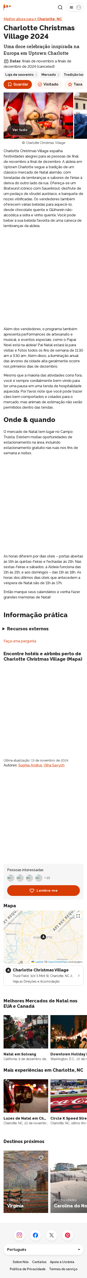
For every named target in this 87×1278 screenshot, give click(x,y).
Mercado (48, 74)
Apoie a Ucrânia (62, 1262)
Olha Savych (54, 765)
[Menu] (75, 7)
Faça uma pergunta (20, 641)
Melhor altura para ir (33, 19)
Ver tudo (19, 130)
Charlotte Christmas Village (45, 143)
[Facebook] (35, 1235)
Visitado (51, 84)
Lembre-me (47, 890)
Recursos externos (28, 628)
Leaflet (38, 961)
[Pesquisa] (60, 7)
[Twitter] (51, 1235)
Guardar (20, 84)
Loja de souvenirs (19, 74)
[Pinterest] (67, 1235)
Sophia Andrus (30, 765)
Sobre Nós (21, 1262)
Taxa (78, 84)
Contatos (39, 1262)
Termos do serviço (63, 1269)
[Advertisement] (43, 277)
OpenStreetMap (57, 961)
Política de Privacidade (28, 1269)
